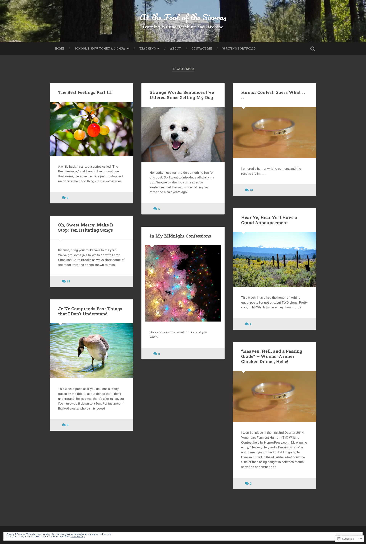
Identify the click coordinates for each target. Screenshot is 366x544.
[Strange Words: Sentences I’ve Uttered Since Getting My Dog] (183, 134)
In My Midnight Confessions (180, 236)
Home (59, 48)
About (175, 48)
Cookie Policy (78, 536)
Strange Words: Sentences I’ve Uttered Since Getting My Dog (182, 94)
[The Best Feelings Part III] (91, 129)
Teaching (147, 48)
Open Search (312, 48)
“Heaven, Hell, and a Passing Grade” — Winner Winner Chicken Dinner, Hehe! (271, 356)
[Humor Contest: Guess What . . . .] (274, 132)
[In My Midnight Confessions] (183, 283)
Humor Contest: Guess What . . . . (273, 94)
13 (68, 281)
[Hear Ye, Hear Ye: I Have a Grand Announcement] (274, 259)
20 (251, 190)
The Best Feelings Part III (85, 92)
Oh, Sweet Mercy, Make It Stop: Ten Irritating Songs (85, 227)
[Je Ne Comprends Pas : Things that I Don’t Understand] (91, 350)
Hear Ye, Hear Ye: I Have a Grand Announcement (269, 219)
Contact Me (201, 48)
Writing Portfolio (239, 48)
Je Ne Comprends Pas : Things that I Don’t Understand (90, 311)
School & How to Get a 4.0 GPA (99, 48)
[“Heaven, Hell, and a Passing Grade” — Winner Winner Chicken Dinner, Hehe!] (274, 396)
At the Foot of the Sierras (183, 17)
